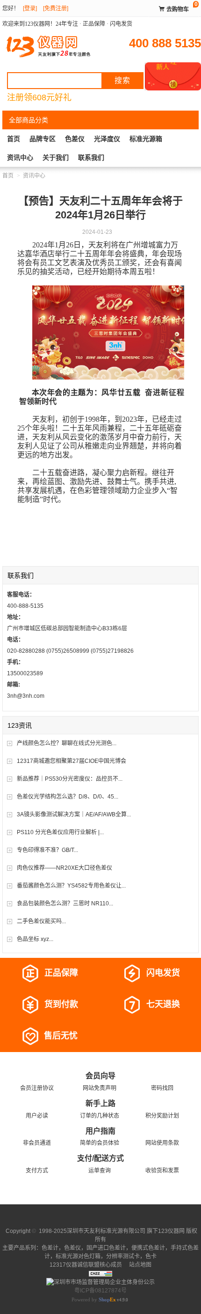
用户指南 (100, 1131)
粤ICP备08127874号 (100, 1290)
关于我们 (56, 157)
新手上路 (100, 1103)
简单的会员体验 (99, 1143)
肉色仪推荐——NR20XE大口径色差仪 (64, 868)
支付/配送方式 (100, 1158)
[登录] (30, 8)
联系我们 (91, 157)
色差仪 (75, 138)
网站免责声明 (99, 1088)
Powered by (94, 1299)
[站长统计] (100, 1273)
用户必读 (37, 1115)
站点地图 (139, 1265)
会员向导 (100, 1076)
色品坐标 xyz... (35, 939)
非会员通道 (37, 1143)
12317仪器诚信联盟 (75, 1265)
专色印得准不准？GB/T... (47, 850)
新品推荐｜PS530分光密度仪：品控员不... (69, 779)
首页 (13, 138)
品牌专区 (42, 138)
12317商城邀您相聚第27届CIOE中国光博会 (71, 761)
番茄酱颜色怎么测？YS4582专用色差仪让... (71, 885)
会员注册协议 (37, 1088)
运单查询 (99, 1170)
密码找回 (162, 1088)
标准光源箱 (145, 138)
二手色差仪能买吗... (41, 921)
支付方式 (37, 1170)
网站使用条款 (162, 1143)
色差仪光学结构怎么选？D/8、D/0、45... (67, 796)
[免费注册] (55, 8)
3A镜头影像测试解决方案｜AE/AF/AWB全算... (74, 814)
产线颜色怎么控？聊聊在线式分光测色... (66, 743)
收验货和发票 (162, 1170)
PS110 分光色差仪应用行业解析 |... (60, 832)
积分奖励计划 (162, 1115)
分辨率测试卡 (123, 1256)
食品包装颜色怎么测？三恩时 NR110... (65, 903)
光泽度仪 (107, 138)
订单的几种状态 (99, 1115)
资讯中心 (20, 157)
